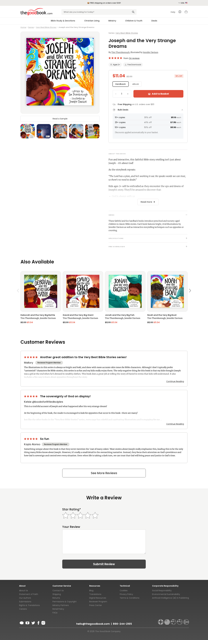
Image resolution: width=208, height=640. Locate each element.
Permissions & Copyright (64, 601)
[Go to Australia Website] (174, 620)
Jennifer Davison (150, 52)
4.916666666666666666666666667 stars (115, 58)
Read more (146, 201)
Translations (95, 594)
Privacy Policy (126, 594)
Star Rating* (71, 509)
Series (31, 27)
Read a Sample (60, 118)
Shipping (56, 594)
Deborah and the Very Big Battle (38, 315)
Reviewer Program (98, 601)
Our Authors (25, 597)
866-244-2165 (122, 624)
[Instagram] (43, 622)
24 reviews (134, 58)
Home (23, 27)
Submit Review (104, 564)
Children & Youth (133, 20)
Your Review (71, 526)
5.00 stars (31, 357)
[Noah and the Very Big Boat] (167, 291)
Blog (91, 590)
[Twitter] (33, 622)
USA (183, 3)
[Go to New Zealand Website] (180, 620)
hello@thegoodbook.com (93, 624)
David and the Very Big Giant (78, 315)
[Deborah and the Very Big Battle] (40, 291)
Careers (23, 609)
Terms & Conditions (129, 597)
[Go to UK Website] (161, 620)
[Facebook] (38, 622)
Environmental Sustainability (166, 594)
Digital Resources (97, 597)
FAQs (54, 612)
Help (173, 12)
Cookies (123, 590)
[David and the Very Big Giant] (83, 291)
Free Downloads (134, 64)
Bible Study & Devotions (63, 20)
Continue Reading (175, 381)
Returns (56, 597)
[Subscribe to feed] (21, 622)
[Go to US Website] (167, 620)
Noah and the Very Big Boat (162, 315)
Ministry (112, 20)
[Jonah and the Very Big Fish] (125, 291)
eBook (135, 84)
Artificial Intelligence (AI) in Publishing (170, 597)
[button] (18, 297)
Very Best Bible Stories (46, 27)
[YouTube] (27, 622)
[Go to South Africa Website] (186, 620)
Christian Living (91, 20)
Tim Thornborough (120, 52)
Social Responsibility (162, 590)
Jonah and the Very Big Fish (119, 315)
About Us (23, 590)
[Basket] (186, 12)
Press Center (95, 605)
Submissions (25, 601)
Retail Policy (58, 609)
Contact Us (58, 590)
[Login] (179, 12)
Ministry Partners (60, 605)
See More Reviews (104, 473)
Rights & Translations (29, 605)
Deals (154, 20)
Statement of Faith (28, 594)
